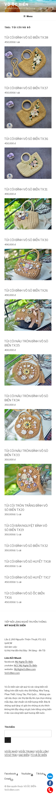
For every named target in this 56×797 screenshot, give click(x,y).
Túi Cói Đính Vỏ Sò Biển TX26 (26, 290)
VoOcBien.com (12, 673)
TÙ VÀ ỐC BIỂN (39, 755)
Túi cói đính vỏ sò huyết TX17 (27, 577)
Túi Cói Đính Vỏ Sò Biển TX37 (26, 88)
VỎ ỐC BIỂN (16, 4)
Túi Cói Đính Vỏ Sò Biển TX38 (26, 37)
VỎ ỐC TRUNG (26, 751)
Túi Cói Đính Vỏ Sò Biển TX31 (25, 189)
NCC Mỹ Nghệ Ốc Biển (25, 665)
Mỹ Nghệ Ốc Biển (24, 661)
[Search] (7, 740)
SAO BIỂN (24, 755)
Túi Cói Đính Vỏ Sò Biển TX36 (26, 139)
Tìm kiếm (9, 727)
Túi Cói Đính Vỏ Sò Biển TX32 (26, 546)
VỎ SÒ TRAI (10, 755)
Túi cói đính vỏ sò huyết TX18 (27, 561)
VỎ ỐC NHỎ (10, 751)
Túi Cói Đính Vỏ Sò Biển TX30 (26, 240)
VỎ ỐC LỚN (42, 751)
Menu (30, 16)
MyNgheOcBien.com (25, 669)
